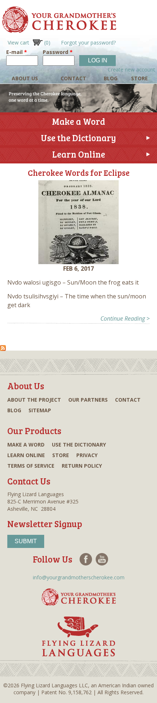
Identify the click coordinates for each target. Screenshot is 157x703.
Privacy (86, 455)
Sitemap (39, 410)
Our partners (88, 399)
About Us (25, 78)
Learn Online (78, 154)
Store (139, 78)
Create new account (131, 69)
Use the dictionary (79, 444)
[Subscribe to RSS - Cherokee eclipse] (3, 347)
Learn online (26, 455)
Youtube (102, 559)
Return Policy (82, 465)
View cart (29, 42)
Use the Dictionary (78, 138)
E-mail (16, 52)
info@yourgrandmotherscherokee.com (79, 577)
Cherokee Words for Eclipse (79, 172)
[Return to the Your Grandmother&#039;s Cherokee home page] (58, 29)
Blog (111, 78)
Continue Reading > (125, 318)
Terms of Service (30, 465)
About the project (34, 399)
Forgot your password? (88, 42)
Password (58, 52)
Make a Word (78, 121)
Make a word (26, 444)
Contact (73, 78)
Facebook (86, 559)
